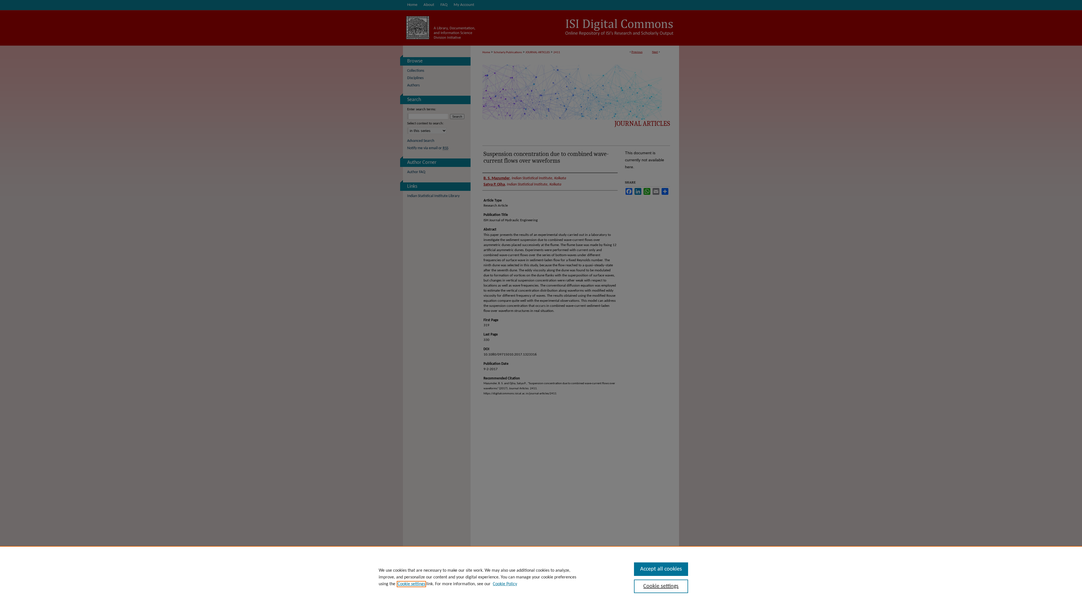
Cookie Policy (505, 584)
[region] (541, 577)
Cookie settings (411, 584)
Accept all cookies (661, 569)
